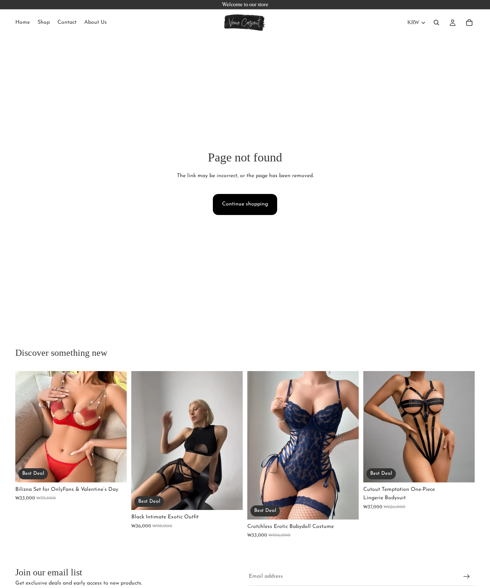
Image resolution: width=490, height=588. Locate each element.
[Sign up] (467, 576)
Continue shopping (245, 204)
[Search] (436, 22)
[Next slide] (115, 426)
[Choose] (115, 470)
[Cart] (469, 22)
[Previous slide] (26, 426)
